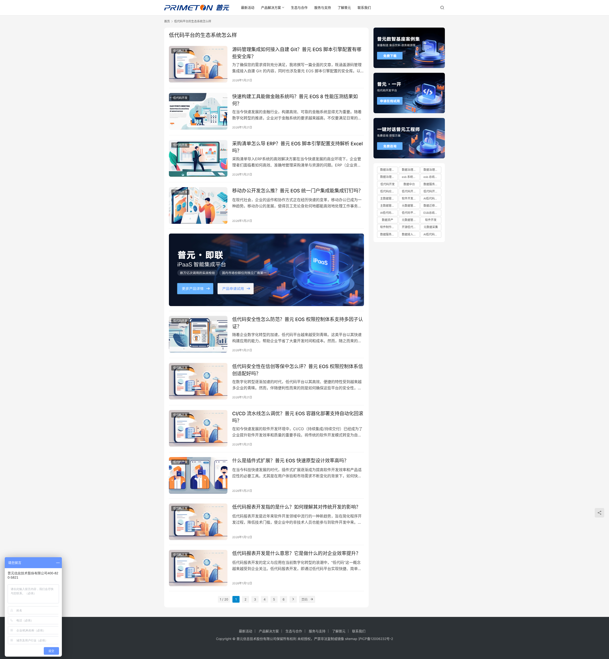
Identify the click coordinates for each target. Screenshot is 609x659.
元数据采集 (431, 227)
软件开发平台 (410, 198)
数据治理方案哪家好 (410, 169)
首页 (167, 21)
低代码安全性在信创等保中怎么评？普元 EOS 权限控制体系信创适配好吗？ (297, 370)
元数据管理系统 (410, 205)
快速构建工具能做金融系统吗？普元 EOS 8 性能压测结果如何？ (295, 100)
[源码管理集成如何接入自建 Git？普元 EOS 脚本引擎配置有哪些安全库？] (198, 64)
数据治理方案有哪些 (432, 169)
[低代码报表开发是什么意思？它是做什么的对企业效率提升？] (198, 568)
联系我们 (364, 7)
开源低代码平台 (410, 227)
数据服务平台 (388, 234)
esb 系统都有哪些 (410, 177)
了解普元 (344, 7)
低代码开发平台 (432, 191)
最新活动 (247, 7)
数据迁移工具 (432, 205)
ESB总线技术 (431, 213)
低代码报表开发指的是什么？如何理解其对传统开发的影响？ (296, 507)
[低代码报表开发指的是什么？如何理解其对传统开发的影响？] (198, 521)
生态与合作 (299, 7)
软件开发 (431, 220)
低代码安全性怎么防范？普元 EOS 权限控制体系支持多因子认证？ (297, 323)
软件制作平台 (388, 227)
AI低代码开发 (431, 198)
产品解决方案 (271, 7)
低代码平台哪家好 (410, 213)
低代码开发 (180, 51)
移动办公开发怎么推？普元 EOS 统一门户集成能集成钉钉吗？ (297, 191)
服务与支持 (322, 7)
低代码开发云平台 (410, 191)
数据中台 (409, 184)
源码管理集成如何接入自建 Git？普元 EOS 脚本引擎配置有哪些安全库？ (296, 53)
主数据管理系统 (389, 198)
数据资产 (387, 220)
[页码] (311, 599)
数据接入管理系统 (410, 234)
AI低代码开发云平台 (389, 213)
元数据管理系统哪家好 (410, 220)
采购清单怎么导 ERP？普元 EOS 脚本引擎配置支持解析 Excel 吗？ (297, 147)
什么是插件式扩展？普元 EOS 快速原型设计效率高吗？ (290, 461)
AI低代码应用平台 (432, 234)
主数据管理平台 (389, 205)
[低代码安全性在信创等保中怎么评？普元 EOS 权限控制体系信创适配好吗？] (198, 381)
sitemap (351, 639)
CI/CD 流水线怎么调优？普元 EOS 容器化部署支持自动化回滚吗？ (297, 417)
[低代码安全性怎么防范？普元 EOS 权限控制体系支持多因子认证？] (198, 334)
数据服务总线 (432, 184)
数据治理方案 (388, 169)
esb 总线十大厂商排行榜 (432, 177)
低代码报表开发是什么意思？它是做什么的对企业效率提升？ (296, 553)
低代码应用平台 (389, 191)
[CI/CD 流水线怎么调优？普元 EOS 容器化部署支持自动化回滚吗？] (198, 428)
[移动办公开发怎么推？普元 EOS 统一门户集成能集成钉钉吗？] (198, 205)
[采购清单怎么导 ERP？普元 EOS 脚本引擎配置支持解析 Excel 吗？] (198, 158)
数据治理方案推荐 (389, 177)
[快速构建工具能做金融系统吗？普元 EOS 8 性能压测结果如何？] (198, 111)
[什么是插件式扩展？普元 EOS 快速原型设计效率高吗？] (198, 475)
